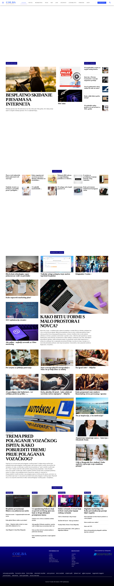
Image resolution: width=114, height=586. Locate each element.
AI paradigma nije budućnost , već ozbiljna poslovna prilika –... (19, 393)
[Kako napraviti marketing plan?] (22, 288)
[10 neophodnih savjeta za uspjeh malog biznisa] (105, 70)
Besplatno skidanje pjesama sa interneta (29, 99)
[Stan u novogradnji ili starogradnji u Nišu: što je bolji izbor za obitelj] (57, 358)
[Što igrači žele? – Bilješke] (92, 358)
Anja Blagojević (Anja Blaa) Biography (16, 530)
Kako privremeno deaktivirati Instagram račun (90, 188)
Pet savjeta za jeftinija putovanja (18, 368)
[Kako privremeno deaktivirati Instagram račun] (103, 191)
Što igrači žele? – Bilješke (86, 368)
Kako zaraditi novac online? (91, 522)
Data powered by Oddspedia (103, 550)
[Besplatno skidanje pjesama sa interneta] (31, 79)
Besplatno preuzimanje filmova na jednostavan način (17, 510)
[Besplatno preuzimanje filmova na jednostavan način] (18, 501)
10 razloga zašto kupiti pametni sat (64, 187)
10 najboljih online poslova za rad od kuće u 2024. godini (92, 107)
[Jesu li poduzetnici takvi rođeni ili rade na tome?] (105, 89)
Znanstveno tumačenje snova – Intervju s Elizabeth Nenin (92, 439)
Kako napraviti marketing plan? (18, 297)
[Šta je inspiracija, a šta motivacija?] (92, 406)
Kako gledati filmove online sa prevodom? (16, 520)
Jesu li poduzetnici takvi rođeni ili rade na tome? (92, 87)
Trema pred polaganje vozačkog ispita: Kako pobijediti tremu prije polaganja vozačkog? (31, 447)
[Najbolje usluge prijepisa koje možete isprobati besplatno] (57, 264)
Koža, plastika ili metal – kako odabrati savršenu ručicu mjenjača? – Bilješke (56, 393)
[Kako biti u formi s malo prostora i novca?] (74, 297)
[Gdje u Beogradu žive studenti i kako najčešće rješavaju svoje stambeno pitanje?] (92, 452)
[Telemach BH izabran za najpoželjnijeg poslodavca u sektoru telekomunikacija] (78, 179)
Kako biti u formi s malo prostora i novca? (62, 321)
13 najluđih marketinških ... (37, 187)
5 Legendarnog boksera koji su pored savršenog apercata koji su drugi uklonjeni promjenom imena (43, 512)
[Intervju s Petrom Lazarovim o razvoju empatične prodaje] (105, 80)
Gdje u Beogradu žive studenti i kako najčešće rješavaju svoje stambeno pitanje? (90, 464)
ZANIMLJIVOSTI (57, 487)
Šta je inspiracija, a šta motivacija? (89, 416)
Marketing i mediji (57, 252)
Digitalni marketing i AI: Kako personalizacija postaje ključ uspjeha (95, 511)
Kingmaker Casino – (84, 274)
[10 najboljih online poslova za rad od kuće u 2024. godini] (105, 108)
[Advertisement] (57, 32)
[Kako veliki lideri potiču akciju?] (105, 99)
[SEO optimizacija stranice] (22, 310)
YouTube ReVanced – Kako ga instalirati (68, 520)
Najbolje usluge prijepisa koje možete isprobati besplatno (55, 275)
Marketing (87, 492)
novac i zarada (90, 63)
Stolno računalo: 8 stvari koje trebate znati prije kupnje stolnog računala (69, 511)
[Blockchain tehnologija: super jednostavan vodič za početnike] (22, 264)
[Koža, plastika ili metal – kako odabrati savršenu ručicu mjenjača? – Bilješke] (57, 382)
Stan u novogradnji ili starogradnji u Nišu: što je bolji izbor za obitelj (55, 368)
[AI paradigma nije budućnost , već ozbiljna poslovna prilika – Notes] (22, 382)
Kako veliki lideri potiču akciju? (92, 97)
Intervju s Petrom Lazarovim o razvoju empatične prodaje (91, 78)
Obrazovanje (9, 432)
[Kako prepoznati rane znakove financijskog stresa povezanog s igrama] (92, 382)
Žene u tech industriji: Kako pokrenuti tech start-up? (13, 176)
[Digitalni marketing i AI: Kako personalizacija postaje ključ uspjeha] (96, 501)
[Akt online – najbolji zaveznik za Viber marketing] (22, 332)
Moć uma (61, 103)
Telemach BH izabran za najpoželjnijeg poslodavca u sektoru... (64, 176)
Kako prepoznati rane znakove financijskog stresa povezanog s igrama (91, 393)
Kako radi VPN (88, 526)
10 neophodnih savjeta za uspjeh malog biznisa (92, 68)
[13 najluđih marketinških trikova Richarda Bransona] (52, 191)
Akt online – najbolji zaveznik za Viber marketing (21, 343)
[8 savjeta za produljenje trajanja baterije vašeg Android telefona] (103, 179)
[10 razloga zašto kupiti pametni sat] (78, 191)
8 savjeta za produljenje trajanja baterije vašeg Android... (89, 177)
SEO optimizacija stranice (16, 320)
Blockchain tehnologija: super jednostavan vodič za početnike (18, 275)
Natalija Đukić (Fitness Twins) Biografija (68, 524)
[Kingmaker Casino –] (92, 264)
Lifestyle (34, 492)
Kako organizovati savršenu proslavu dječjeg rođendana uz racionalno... (38, 177)
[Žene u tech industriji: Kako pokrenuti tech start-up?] (26, 179)
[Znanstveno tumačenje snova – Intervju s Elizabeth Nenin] (92, 428)
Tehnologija (9, 492)
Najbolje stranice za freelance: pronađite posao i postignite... (12, 188)
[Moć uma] (70, 96)
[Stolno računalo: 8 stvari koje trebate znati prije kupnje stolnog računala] (70, 501)
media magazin (11, 63)
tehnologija (57, 171)
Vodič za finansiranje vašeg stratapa (67, 516)
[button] (110, 3)
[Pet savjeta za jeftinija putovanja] (22, 358)
